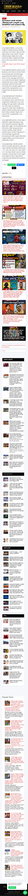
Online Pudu (17, 892)
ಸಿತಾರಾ (19, 11)
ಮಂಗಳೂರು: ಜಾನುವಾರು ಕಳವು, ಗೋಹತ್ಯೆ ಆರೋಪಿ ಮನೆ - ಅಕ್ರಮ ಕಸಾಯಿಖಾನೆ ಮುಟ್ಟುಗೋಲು (16, 505)
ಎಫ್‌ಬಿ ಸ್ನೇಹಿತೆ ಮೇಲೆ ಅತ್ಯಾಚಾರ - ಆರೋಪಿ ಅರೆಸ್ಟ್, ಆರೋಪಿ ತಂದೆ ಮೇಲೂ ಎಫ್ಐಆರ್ (16, 540)
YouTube (14, 3)
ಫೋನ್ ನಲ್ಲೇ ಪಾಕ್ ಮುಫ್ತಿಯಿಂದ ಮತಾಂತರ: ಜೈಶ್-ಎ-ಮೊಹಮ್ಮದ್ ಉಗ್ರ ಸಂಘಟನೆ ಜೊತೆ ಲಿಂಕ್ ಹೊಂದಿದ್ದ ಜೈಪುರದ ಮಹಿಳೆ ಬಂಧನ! (16, 465)
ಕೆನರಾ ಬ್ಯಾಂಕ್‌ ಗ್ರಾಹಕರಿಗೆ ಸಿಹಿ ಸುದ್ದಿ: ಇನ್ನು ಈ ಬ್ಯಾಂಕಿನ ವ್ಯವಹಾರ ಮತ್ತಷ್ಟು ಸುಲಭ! (16, 597)
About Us (4, 345)
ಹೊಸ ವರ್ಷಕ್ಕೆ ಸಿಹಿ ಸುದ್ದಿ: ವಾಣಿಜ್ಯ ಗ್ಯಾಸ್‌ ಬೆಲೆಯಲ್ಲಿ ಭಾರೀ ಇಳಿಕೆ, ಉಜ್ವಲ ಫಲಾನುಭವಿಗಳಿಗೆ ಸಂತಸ (16, 591)
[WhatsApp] (25, 893)
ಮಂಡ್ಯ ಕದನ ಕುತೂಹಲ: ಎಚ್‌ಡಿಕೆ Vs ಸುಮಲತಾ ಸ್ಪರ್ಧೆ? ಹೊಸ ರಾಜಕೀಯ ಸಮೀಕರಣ (16, 586)
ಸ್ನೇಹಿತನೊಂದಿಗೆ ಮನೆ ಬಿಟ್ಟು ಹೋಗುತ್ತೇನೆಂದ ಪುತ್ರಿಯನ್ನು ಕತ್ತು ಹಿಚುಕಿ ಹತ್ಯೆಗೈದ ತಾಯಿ (16, 479)
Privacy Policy (17, 345)
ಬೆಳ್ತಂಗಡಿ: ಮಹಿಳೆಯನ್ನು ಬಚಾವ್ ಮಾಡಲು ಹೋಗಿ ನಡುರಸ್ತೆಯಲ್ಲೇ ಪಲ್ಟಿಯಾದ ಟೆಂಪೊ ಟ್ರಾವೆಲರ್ (16, 494)
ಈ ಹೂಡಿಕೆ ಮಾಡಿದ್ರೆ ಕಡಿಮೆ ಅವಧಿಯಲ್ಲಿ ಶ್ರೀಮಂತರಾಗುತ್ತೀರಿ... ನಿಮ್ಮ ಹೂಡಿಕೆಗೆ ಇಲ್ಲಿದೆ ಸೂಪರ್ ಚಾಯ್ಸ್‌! (16, 579)
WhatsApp (12, 164)
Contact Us (10, 345)
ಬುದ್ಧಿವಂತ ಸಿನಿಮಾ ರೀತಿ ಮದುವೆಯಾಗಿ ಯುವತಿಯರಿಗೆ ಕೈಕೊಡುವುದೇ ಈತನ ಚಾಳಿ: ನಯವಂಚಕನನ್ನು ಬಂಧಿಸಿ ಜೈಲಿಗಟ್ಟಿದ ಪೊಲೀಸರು (15, 675)
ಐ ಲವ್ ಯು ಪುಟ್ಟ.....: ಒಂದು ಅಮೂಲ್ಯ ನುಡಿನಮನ (15, 552)
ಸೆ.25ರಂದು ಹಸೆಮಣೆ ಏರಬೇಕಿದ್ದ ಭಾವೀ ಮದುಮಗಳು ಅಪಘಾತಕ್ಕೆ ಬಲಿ (16, 651)
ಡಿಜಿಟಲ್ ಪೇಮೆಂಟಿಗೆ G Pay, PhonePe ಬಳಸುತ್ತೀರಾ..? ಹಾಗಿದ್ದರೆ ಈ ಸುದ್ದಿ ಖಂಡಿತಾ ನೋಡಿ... (15, 572)
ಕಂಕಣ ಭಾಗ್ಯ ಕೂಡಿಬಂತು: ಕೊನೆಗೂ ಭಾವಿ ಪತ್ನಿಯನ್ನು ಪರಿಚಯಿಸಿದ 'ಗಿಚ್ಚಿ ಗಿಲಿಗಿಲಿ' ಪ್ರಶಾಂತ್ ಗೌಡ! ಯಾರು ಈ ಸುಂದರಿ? (15, 622)
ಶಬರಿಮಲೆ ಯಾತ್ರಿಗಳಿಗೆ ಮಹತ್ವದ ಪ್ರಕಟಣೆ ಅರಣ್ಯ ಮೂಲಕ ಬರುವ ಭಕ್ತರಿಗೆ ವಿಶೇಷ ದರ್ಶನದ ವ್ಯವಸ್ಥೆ (16, 559)
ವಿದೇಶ (24, 11)
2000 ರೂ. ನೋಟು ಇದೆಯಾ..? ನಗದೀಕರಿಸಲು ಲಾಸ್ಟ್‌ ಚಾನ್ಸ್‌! (15, 608)
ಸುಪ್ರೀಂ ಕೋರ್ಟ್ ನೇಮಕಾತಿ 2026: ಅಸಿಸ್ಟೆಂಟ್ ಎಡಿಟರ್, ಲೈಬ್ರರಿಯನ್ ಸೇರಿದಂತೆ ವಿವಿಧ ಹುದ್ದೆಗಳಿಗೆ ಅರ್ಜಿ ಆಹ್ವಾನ (15, 630)
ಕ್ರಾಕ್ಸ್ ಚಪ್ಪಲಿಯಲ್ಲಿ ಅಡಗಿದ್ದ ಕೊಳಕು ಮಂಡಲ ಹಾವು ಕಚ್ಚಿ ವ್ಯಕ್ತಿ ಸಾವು (16, 511)
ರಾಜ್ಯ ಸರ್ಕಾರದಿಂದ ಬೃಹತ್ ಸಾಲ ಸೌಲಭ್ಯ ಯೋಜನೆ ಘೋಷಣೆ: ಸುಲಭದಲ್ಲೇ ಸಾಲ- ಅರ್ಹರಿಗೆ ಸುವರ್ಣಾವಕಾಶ (16, 565)
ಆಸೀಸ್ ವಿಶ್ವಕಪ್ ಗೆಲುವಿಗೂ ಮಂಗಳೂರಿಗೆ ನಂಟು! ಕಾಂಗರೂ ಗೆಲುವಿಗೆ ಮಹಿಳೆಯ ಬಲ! (16, 603)
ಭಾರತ (8, 11)
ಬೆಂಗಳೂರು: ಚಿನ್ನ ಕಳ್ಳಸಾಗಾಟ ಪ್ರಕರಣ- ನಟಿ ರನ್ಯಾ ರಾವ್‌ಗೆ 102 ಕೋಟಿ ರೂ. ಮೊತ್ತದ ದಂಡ (16, 657)
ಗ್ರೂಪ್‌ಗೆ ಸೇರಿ (12, 887)
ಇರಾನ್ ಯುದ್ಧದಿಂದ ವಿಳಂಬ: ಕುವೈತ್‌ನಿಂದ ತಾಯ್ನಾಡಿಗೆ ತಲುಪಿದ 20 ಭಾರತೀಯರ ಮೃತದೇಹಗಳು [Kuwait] (16, 517)
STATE (4, 18)
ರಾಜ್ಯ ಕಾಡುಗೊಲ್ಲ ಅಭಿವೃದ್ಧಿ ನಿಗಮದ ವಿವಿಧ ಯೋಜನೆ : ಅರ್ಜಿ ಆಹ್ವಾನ (16, 499)
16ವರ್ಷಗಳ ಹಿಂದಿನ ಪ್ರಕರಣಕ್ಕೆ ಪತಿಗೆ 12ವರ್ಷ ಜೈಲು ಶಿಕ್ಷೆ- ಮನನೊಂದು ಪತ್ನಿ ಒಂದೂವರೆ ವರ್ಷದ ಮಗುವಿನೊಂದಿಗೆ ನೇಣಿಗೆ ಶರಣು (16, 486)
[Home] (14, 7)
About (4, 887)
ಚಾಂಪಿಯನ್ (13, 11)
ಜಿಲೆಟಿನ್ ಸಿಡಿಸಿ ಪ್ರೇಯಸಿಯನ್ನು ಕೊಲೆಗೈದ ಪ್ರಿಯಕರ (15, 681)
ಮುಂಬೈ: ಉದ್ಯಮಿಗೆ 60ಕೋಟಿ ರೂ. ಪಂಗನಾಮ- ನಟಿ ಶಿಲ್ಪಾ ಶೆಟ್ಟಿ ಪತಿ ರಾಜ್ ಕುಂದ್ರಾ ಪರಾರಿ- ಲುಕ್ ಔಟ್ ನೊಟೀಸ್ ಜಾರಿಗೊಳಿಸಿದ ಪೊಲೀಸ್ (16, 533)
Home (3, 11)
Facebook (6, 3)
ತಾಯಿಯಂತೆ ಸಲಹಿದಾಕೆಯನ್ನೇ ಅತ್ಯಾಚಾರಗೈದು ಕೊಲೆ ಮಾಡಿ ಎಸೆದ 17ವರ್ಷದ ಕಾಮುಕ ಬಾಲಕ (16, 637)
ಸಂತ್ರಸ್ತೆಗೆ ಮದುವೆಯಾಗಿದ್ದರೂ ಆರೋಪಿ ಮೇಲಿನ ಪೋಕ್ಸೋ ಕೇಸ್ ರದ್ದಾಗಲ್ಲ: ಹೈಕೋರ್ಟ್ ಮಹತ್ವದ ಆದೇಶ (16, 457)
